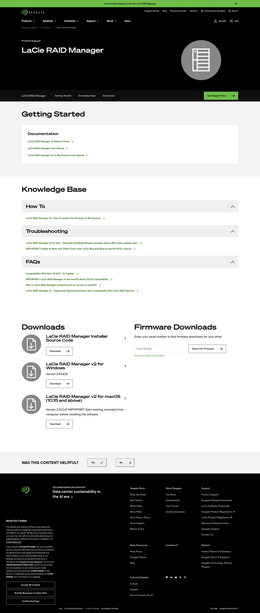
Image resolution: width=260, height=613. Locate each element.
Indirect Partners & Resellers (216, 552)
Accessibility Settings (109, 608)
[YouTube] (176, 586)
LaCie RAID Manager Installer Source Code (77, 338)
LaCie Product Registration (215, 518)
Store (127, 21)
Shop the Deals (138, 495)
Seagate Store (137, 488)
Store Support (137, 523)
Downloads (109, 96)
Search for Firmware (203, 349)
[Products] (34, 21)
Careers (134, 589)
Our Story (171, 495)
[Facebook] (167, 586)
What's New (136, 506)
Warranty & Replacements (215, 523)
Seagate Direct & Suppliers (215, 557)
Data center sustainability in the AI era (77, 494)
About (110, 21)
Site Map (213, 608)
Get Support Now (216, 96)
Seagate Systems (210, 529)
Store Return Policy (140, 518)
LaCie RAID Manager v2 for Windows (75, 366)
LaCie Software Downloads (215, 506)
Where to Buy (137, 529)
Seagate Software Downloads (217, 500)
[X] (180, 586)
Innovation (70, 21)
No (121, 463)
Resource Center (178, 11)
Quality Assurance (176, 512)
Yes (93, 463)
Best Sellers (136, 500)
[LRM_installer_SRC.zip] (31, 344)
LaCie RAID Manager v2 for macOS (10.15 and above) (83, 398)
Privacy (59, 608)
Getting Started (63, 96)
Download (55, 351)
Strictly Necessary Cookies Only (31, 593)
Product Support (210, 495)
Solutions (48, 21)
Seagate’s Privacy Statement (31, 561)
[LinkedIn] (171, 586)
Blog (165, 11)
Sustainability (173, 500)
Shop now (151, 3)
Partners (194, 11)
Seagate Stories (152, 11)
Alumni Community (140, 595)
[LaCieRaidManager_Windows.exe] (31, 372)
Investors (171, 545)
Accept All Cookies (30, 585)
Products (27, 21)
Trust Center (172, 506)
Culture (134, 584)
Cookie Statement (13, 541)
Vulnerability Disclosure (73, 608)
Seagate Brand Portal (228, 608)
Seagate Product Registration (217, 512)
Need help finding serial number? (149, 355)
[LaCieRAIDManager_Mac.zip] (31, 404)
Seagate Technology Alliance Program (216, 565)
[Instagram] (185, 586)
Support (91, 21)
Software (47, 27)
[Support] (97, 21)
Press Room (136, 552)
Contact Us (207, 535)
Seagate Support (29, 27)
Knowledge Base (87, 96)
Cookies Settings (92, 608)
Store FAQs (136, 512)
